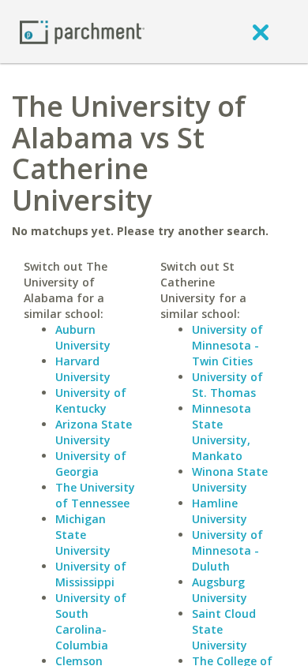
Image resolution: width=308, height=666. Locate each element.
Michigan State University (83, 534)
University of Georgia (90, 463)
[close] (260, 31)
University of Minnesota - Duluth (227, 550)
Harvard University (83, 369)
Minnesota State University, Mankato (221, 432)
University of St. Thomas (227, 384)
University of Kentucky (90, 400)
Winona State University (230, 479)
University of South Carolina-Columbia (90, 621)
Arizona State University (93, 432)
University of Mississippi (90, 574)
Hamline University (219, 511)
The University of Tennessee (95, 495)
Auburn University (83, 337)
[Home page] (82, 31)
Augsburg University (219, 589)
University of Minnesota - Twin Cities (227, 345)
